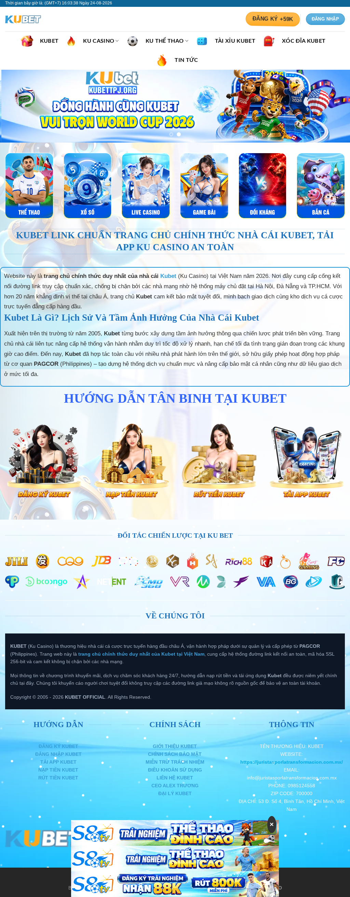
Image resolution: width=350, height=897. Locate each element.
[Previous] (16, 106)
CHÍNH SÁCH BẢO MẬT (175, 754)
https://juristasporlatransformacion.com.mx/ (291, 762)
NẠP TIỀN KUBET (58, 770)
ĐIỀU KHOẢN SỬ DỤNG (175, 770)
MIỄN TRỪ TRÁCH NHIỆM (175, 762)
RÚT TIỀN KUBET (58, 777)
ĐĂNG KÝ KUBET (58, 746)
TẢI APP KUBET (58, 762)
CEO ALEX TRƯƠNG (175, 785)
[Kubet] (39, 19)
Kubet (168, 276)
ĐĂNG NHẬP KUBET (58, 754)
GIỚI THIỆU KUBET (175, 746)
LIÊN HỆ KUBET (175, 777)
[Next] (334, 106)
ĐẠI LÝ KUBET (175, 793)
